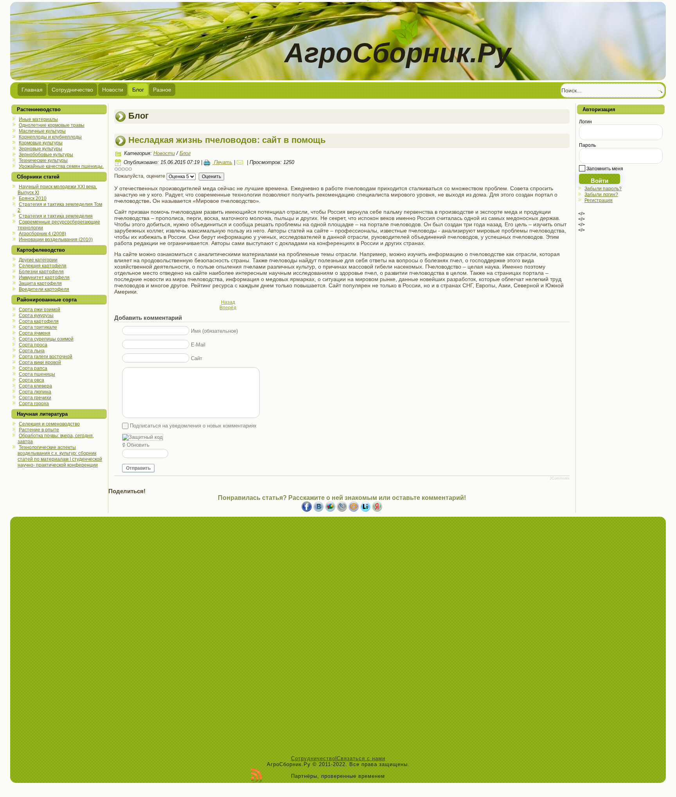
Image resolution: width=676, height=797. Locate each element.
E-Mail (198, 345)
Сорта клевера (35, 386)
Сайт (196, 358)
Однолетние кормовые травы (51, 125)
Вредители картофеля (44, 289)
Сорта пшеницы (37, 374)
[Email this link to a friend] (241, 162)
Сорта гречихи (35, 397)
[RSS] (256, 775)
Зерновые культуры (40, 148)
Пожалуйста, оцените (139, 176)
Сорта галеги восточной (45, 356)
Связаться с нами (361, 758)
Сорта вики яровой (40, 362)
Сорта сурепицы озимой (46, 339)
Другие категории (38, 260)
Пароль (587, 145)
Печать (222, 162)
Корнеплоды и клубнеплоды (50, 137)
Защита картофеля (40, 283)
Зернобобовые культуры (46, 154)
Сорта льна (32, 350)
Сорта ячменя (34, 333)
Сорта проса (33, 345)
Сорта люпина (35, 392)
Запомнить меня (604, 168)
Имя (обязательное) (214, 331)
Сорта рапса (33, 368)
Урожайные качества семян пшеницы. (61, 166)
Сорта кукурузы (36, 315)
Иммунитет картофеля (44, 277)
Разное (162, 90)
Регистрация (598, 200)
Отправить (138, 468)
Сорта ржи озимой (39, 309)
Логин (585, 121)
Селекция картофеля (43, 266)
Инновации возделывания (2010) (56, 239)
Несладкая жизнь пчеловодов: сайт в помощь (227, 140)
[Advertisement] (338, 638)
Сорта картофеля (39, 321)
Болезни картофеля (41, 271)
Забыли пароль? (603, 188)
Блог (138, 90)
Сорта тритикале (38, 327)
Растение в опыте (39, 430)
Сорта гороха (34, 403)
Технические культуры (43, 160)
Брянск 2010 (33, 198)
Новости (112, 90)
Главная (32, 90)
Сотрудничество (72, 90)
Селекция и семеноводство (49, 424)
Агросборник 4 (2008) (42, 233)
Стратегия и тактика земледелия (56, 216)
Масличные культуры (42, 131)
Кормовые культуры (41, 143)
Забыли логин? (601, 194)
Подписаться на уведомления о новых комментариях (193, 426)
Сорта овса (31, 380)
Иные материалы (38, 119)
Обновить (138, 445)
